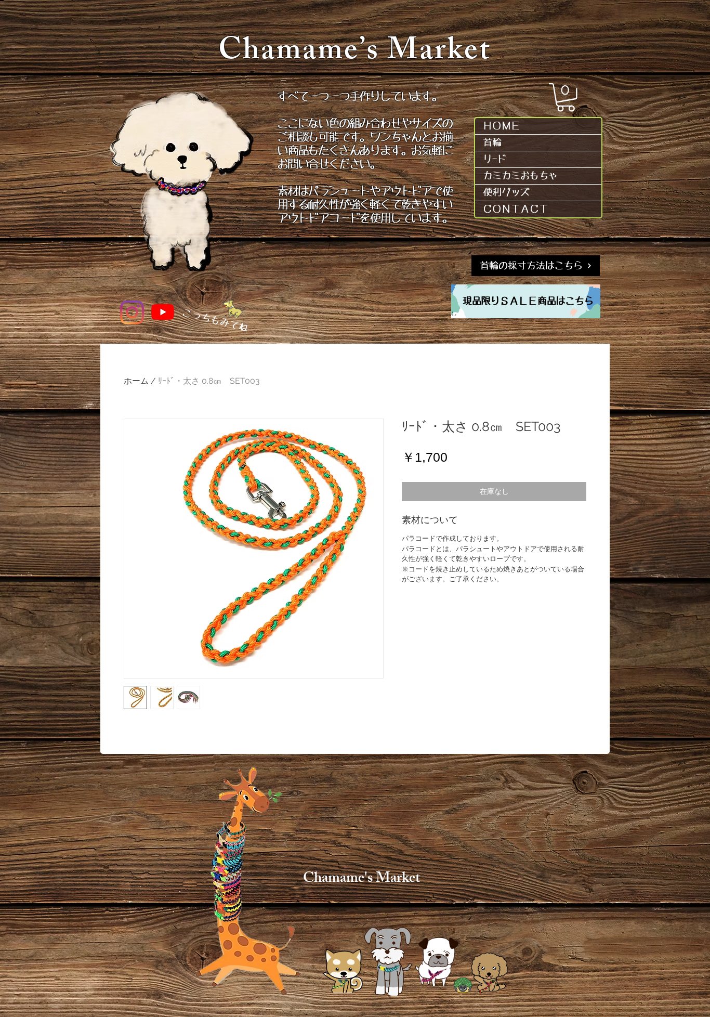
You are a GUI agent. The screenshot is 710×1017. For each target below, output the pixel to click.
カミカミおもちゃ (520, 175)
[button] (566, 97)
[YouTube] (162, 312)
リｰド (494, 159)
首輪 (492, 142)
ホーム (136, 381)
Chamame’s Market (354, 53)
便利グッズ (506, 192)
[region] (525, 301)
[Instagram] (132, 312)
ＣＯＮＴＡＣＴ (515, 209)
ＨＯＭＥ (501, 126)
